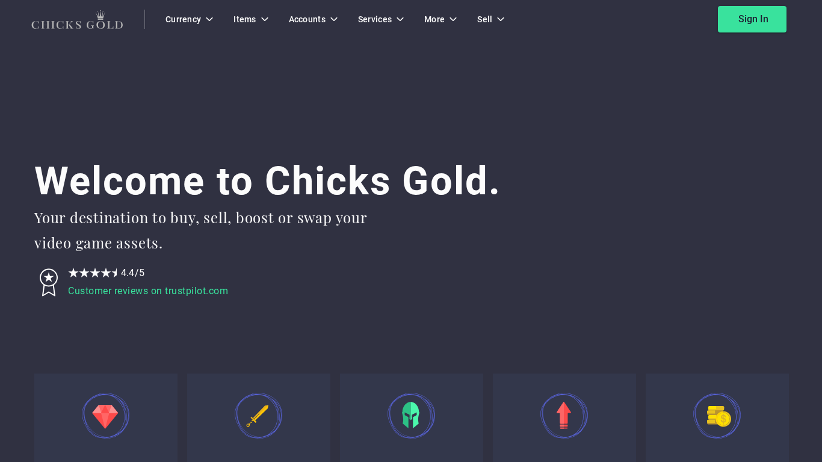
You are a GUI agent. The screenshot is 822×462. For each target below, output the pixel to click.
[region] (411, 231)
